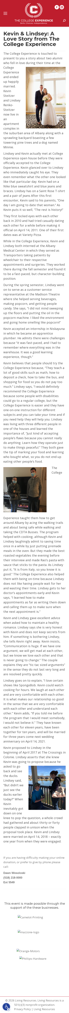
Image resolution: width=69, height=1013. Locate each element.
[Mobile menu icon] (5, 13)
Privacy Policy (22, 1009)
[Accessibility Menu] (6, 1007)
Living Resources (44, 1009)
